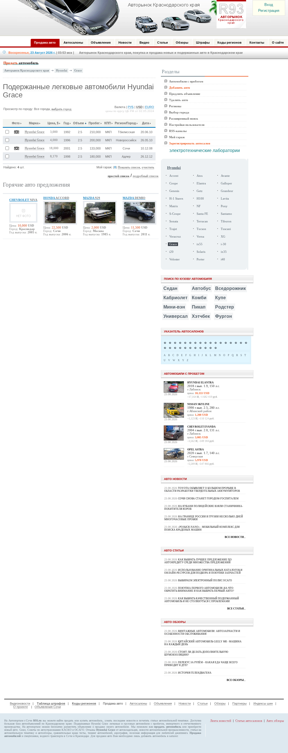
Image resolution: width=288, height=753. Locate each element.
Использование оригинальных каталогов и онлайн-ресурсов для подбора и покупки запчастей (203, 571)
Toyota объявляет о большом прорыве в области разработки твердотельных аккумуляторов (202, 489)
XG (223, 236)
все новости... (235, 537)
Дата (145, 123)
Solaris (201, 251)
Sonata (173, 221)
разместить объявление (77, 726)
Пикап (199, 307)
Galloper (226, 183)
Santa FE (202, 213)
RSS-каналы (178, 131)
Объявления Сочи (48, 707)
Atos (199, 175)
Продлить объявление (184, 93)
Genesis (174, 191)
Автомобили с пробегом (186, 81)
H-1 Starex (176, 198)
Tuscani (226, 229)
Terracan (202, 221)
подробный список (145, 176)
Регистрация (268, 10)
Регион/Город (125, 123)
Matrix (173, 206)
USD (139, 107)
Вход (268, 5)
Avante (225, 175)
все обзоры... (236, 680)
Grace (78, 70)
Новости (185, 703)
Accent (173, 175)
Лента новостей (220, 720)
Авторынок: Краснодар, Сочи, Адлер (129, 17)
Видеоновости (20, 703)
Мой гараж (177, 137)
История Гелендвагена (195, 672)
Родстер (224, 307)
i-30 (223, 244)
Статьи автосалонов (248, 720)
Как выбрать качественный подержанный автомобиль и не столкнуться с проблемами (201, 600)
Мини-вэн (174, 307)
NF (199, 206)
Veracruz (175, 236)
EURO (149, 107)
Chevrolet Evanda (201, 426)
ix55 (199, 244)
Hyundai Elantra (200, 382)
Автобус (201, 288)
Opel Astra (195, 449)
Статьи (202, 703)
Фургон (223, 316)
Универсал (175, 316)
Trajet (173, 229)
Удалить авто (178, 100)
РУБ (131, 107)
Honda (56, 198)
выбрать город (61, 109)
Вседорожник (230, 288)
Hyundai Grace (34, 131)
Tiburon (226, 221)
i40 (223, 259)
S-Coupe (175, 213)
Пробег (94, 123)
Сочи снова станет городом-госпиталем (208, 498)
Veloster (174, 259)
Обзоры (220, 703)
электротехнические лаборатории (204, 150)
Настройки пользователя (186, 124)
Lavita (225, 198)
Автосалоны (138, 703)
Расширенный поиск (183, 118)
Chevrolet (23, 200)
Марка (34, 123)
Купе (220, 297)
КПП (107, 123)
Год (66, 123)
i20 (171, 251)
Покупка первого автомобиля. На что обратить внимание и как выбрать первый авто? (199, 589)
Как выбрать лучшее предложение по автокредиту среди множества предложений (198, 561)
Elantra (201, 183)
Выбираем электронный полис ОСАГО (205, 580)
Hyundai (61, 70)
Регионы (175, 106)
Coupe (173, 183)
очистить (148, 167)
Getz (199, 191)
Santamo (226, 213)
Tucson (201, 229)
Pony (224, 206)
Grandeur (227, 191)
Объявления (163, 703)
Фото (16, 123)
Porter (200, 259)
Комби (199, 297)
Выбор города (179, 112)
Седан (170, 288)
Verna (200, 236)
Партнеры (239, 703)
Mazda (91, 198)
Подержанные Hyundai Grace (91, 723)
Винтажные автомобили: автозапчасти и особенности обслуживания (202, 632)
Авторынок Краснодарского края (26, 70)
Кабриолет (175, 297)
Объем (78, 123)
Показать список (129, 167)
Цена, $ (53, 123)
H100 (200, 198)
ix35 (224, 251)
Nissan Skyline (198, 404)
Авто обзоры (275, 720)
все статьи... (236, 608)
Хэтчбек (201, 316)
